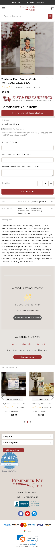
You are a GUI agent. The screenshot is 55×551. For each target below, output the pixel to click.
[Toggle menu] (3, 8)
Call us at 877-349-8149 (27, 497)
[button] (27, 539)
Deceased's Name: (9, 142)
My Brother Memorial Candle (14, 404)
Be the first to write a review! (27, 317)
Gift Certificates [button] (13, 450)
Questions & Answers (27, 336)
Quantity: (5, 183)
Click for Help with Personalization (27, 113)
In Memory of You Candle (41, 404)
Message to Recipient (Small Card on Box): (20, 166)
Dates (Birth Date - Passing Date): (16, 154)
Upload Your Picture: (10, 124)
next (52, 397)
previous (3, 397)
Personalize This (13, 399)
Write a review (33, 87)
